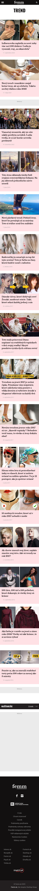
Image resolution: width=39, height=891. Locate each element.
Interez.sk (7, 849)
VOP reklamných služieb (20, 833)
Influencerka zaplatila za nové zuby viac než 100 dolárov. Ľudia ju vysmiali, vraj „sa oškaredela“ (19, 46)
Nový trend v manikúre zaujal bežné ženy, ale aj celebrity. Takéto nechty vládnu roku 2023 (19, 86)
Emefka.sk (27, 860)
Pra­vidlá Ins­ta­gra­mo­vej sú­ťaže (19, 830)
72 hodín (30, 706)
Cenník (19, 820)
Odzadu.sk (27, 856)
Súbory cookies (19, 840)
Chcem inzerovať (19, 816)
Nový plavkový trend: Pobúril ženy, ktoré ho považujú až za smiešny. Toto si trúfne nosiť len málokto (19, 221)
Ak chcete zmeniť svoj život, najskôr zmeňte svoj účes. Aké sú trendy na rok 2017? (19, 553)
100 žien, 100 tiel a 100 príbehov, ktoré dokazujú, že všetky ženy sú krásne (18, 593)
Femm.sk (7, 856)
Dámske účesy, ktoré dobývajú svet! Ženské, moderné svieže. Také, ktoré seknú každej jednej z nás (19, 300)
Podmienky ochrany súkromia (19, 827)
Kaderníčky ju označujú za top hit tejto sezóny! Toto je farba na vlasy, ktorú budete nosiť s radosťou (19, 260)
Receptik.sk (8, 853)
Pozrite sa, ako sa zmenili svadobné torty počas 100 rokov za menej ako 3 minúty (19, 673)
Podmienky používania (19, 823)
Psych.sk (7, 860)
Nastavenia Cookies (19, 837)
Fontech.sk (27, 849)
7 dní (36, 706)
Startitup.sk (27, 853)
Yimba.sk (7, 863)
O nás (19, 813)
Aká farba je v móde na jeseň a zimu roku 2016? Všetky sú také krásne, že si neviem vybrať (19, 634)
